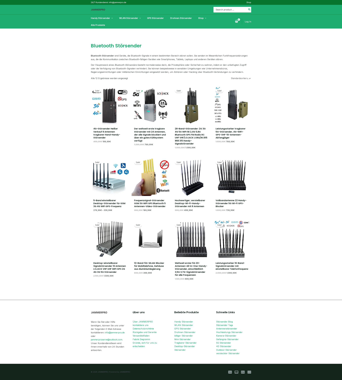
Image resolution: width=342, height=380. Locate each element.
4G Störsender (223, 346)
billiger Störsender (183, 335)
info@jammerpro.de (115, 332)
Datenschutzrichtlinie (143, 328)
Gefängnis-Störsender (227, 339)
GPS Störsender (182, 328)
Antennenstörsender (226, 328)
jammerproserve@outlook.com (106, 339)
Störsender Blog (224, 321)
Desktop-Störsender (184, 346)
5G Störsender (223, 342)
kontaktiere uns (140, 325)
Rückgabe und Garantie (145, 332)
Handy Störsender (183, 321)
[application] (111, 18)
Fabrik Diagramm (141, 339)
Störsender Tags (224, 325)
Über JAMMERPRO (143, 321)
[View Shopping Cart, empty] (236, 21)
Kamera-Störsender (226, 335)
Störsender (180, 350)
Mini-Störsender (182, 339)
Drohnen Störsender (184, 332)
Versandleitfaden (141, 335)
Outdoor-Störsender (226, 350)
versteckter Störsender (228, 353)
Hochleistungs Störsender (229, 332)
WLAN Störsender (183, 325)
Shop (248, 2)
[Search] (249, 9)
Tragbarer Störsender (185, 342)
